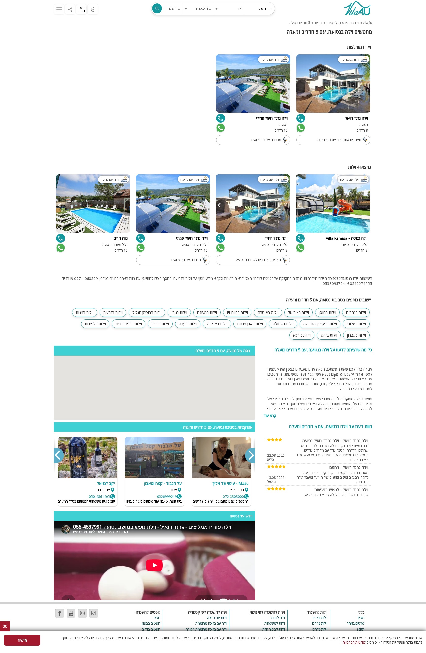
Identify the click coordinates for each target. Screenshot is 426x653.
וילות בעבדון (356, 335)
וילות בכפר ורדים (129, 323)
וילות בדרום (319, 629)
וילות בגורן (179, 312)
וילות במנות (84, 312)
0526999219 (167, 496)
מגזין (361, 617)
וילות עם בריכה (217, 617)
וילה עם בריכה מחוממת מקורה (206, 629)
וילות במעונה (207, 312)
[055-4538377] (220, 118)
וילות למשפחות (274, 623)
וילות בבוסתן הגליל (146, 312)
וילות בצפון (352, 22)
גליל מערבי (333, 22)
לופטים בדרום (151, 629)
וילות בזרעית (113, 312)
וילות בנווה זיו (237, 312)
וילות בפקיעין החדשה (320, 323)
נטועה (318, 22)
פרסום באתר (81, 9)
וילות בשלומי (356, 323)
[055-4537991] (300, 118)
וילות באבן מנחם (250, 323)
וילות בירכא (302, 335)
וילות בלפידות (95, 323)
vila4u (367, 22)
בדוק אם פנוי (300, 128)
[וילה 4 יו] (357, 9)
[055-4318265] (300, 238)
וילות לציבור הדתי (273, 629)
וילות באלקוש (217, 323)
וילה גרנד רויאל (355, 440)
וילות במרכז (319, 623)
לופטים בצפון (151, 623)
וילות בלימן (328, 335)
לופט (157, 617)
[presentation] (250, 455)
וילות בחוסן (327, 312)
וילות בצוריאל (298, 312)
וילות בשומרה (268, 312)
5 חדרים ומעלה (299, 22)
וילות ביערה (188, 323)
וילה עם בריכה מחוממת (211, 623)
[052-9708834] (60, 238)
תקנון (360, 629)
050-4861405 (99, 496)
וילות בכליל (160, 323)
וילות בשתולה (283, 323)
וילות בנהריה (356, 312)
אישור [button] (22, 640)
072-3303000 (233, 496)
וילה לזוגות (278, 617)
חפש (157, 8)
